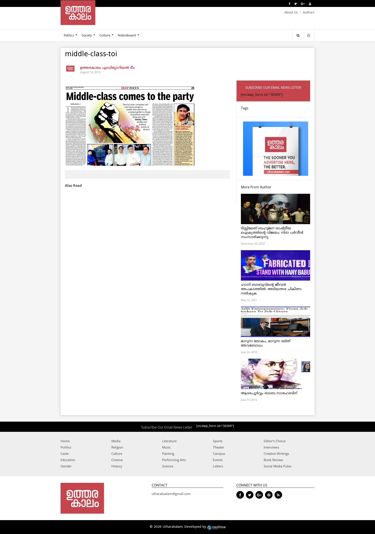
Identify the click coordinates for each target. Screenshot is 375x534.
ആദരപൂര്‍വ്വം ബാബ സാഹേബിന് (269, 393)
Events (218, 460)
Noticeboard (127, 35)
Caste (65, 453)
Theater (218, 447)
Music (166, 447)
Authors (308, 12)
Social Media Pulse (277, 466)
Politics (69, 35)
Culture (104, 35)
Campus (219, 453)
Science (167, 466)
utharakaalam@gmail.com (171, 493)
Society (87, 35)
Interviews (271, 447)
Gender (66, 466)
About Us (291, 12)
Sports (217, 441)
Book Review (273, 460)
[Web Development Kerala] (216, 527)
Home (65, 441)
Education (68, 460)
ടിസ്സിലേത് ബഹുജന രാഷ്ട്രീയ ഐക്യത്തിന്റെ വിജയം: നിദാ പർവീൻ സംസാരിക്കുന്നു (272, 232)
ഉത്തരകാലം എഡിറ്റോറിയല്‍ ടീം (107, 68)
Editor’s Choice (275, 441)
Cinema (117, 460)
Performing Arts (174, 460)
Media (115, 441)
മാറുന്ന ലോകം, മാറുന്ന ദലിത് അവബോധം (265, 343)
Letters (218, 466)
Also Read (73, 185)
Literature (169, 441)
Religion (117, 447)
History (116, 466)
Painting (168, 453)
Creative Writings (276, 453)
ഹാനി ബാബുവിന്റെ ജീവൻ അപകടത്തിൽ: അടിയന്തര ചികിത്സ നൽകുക (271, 289)
